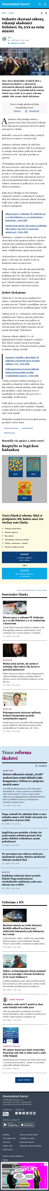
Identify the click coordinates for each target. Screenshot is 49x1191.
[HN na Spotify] (31, 1113)
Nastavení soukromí (27, 1142)
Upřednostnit (34, 111)
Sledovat (17, 111)
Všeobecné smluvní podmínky (30, 1146)
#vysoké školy (27, 428)
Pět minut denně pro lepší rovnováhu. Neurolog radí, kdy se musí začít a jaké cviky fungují (24, 1053)
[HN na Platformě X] (16, 1113)
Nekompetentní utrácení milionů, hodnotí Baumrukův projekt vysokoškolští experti (22, 716)
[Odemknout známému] (46, 13)
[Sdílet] (41, 13)
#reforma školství (11, 428)
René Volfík (40, 73)
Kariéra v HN (7, 1146)
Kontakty (6, 1135)
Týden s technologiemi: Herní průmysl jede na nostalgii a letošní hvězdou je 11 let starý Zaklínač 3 (24, 974)
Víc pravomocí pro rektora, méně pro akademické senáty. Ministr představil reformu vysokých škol (23, 857)
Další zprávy (24, 1080)
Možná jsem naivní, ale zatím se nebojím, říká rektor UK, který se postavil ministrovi (21, 667)
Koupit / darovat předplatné (13, 1156)
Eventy (5, 1160)
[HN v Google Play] (11, 1124)
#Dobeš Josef (9, 433)
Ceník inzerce (7, 1149)
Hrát (15, 474)
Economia (6, 1142)
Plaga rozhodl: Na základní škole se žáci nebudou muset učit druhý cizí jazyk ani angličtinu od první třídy (24, 817)
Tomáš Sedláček (16, 1000)
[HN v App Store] (27, 1124)
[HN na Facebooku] (20, 1113)
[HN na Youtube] (34, 1113)
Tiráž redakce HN (9, 1138)
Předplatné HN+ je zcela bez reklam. (35, 590)
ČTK (9, 38)
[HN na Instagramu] (23, 1113)
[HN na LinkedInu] (27, 1113)
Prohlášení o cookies (27, 1138)
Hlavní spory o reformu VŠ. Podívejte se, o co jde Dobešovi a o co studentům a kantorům (24, 621)
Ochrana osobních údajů (29, 1135)
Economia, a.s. (18, 1100)
